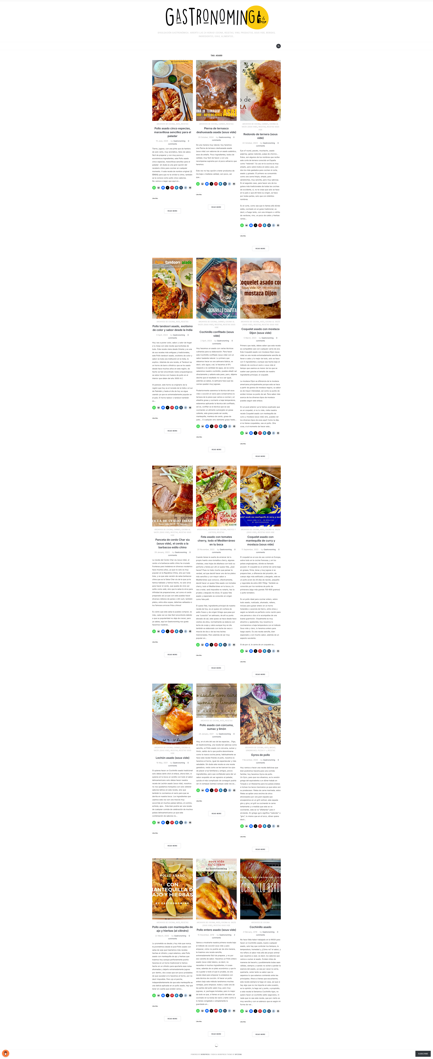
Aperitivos (202, 529)
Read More (172, 211)
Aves (178, 124)
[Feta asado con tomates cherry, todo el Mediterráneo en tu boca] (216, 496)
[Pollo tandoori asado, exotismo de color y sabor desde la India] (172, 288)
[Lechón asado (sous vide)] (172, 714)
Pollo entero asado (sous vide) (216, 929)
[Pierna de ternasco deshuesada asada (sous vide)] (216, 90)
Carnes (222, 124)
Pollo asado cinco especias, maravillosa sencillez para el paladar (172, 132)
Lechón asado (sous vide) (172, 757)
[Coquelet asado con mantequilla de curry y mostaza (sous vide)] (260, 496)
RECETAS (184, 124)
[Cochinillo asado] (260, 889)
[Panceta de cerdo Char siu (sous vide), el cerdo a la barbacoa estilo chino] (172, 496)
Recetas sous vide (270, 325)
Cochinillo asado (260, 927)
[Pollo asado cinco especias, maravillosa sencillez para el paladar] (172, 90)
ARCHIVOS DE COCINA (166, 124)
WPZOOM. (238, 1054)
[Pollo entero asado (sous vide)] (216, 889)
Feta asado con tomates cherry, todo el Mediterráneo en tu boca (216, 540)
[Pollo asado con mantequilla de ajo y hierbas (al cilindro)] (172, 889)
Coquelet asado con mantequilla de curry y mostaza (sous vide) (260, 540)
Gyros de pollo (260, 755)
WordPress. (205, 1054)
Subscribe (423, 1054)
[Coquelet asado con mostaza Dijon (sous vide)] (260, 288)
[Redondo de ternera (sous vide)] (260, 90)
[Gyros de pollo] (260, 714)
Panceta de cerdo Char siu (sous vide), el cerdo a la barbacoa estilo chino (172, 543)
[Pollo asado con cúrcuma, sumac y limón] (216, 700)
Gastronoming (179, 141)
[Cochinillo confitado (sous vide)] (216, 288)
